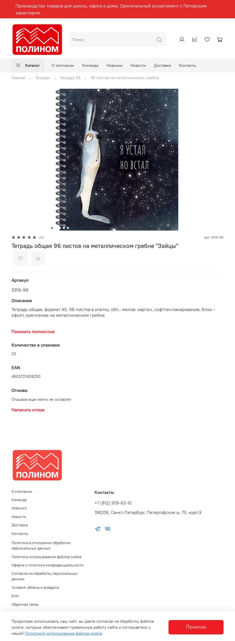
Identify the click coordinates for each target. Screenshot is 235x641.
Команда (90, 65)
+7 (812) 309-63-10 (113, 503)
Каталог (32, 65)
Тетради (42, 77)
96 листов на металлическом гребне (125, 77)
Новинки (114, 65)
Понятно (196, 627)
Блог (15, 596)
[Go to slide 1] (52, 228)
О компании (63, 65)
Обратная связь (25, 604)
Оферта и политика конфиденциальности (47, 565)
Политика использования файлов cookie (46, 557)
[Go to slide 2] (56, 228)
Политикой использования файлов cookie (63, 633)
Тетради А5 (70, 77)
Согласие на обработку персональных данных (44, 576)
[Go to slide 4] (64, 228)
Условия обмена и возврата (35, 587)
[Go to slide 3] (60, 228)
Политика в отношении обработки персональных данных (41, 545)
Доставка (162, 65)
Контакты (187, 65)
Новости (138, 65)
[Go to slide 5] (68, 228)
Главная (18, 77)
